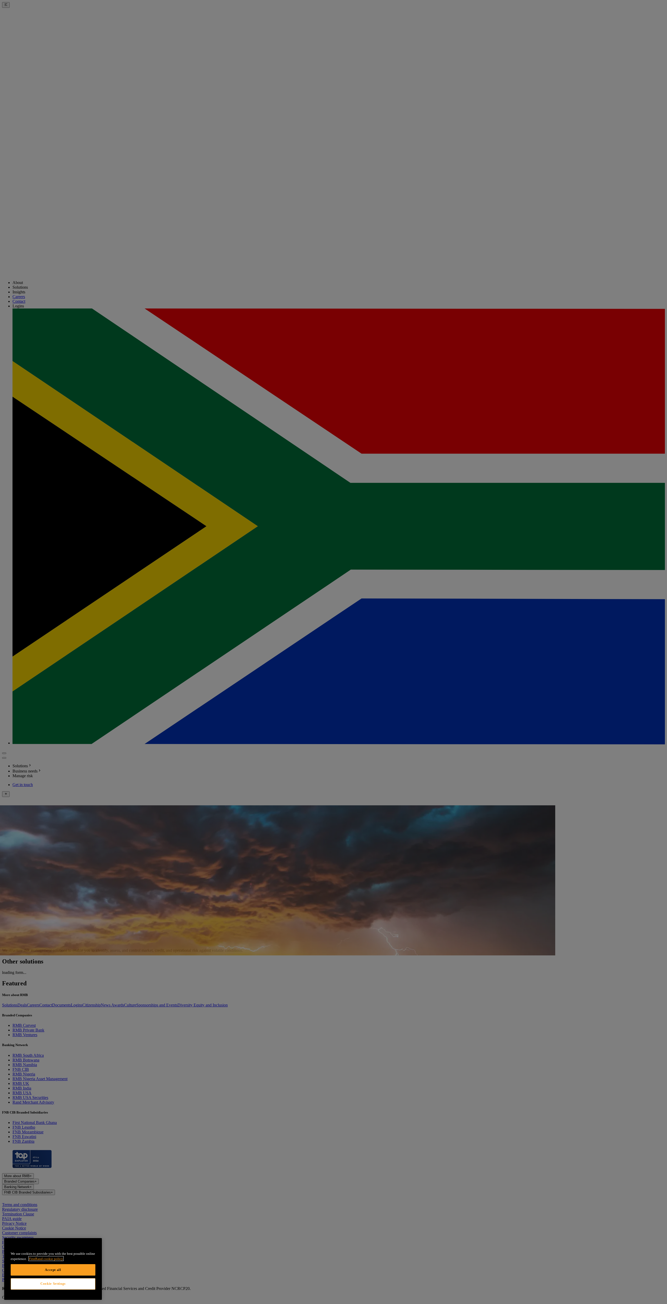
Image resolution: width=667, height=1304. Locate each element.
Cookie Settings (53, 1284)
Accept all (53, 1269)
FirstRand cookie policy (46, 1258)
